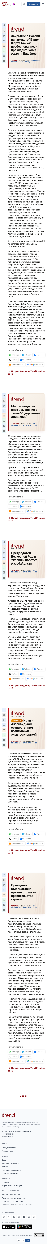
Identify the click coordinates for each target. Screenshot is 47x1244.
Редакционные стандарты (11, 1170)
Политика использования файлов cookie (17, 1205)
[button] (4, 25)
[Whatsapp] (4, 1217)
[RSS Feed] (34, 1217)
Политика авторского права (12, 1201)
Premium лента (7, 1151)
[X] (14, 1217)
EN (19, 1240)
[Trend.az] (8, 4)
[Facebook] (9, 1217)
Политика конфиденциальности (14, 1198)
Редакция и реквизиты (10, 1163)
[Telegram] (24, 1217)
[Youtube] (19, 1217)
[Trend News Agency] (8, 1116)
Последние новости (9, 1148)
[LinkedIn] (29, 1217)
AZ (23, 1240)
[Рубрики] (42, 4)
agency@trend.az (7, 1136)
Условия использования (11, 1195)
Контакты (5, 1167)
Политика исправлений (10, 1173)
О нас (4, 1160)
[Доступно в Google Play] (24, 1226)
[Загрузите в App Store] (9, 1226)
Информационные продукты (12, 1186)
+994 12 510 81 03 (8, 1134)
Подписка (5, 1182)
